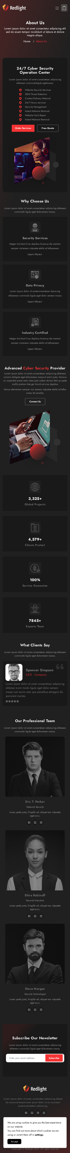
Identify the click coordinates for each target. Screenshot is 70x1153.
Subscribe (54, 1058)
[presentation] (3, 707)
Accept (14, 1141)
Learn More (34, 254)
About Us (41, 41)
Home (26, 41)
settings (39, 1134)
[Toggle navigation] (56, 8)
